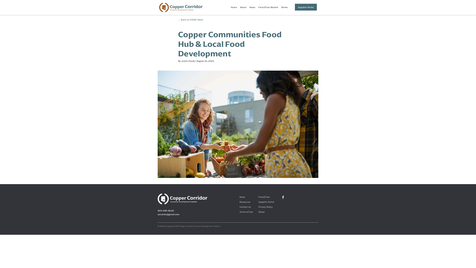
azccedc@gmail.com (168, 214)
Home (234, 7)
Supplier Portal (306, 7)
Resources (244, 201)
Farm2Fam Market (268, 7)
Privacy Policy (265, 206)
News (252, 7)
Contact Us (245, 206)
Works (284, 7)
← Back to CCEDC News (190, 19)
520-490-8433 (166, 210)
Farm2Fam (264, 196)
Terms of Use (246, 211)
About (243, 7)
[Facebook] (283, 196)
